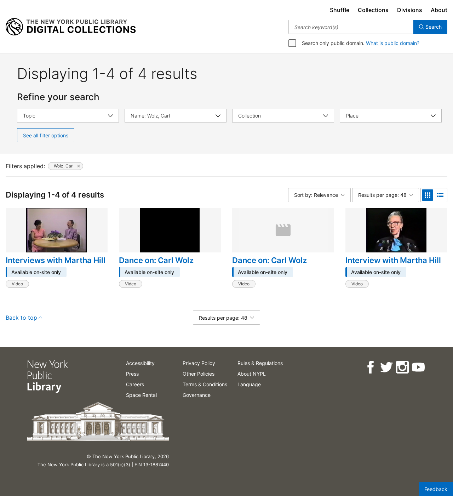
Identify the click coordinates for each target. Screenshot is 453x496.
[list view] (440, 195)
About (439, 9)
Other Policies (198, 374)
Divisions (409, 9)
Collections (373, 9)
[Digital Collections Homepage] (71, 27)
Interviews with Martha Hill (55, 260)
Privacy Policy (199, 363)
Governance (197, 395)
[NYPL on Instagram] (402, 367)
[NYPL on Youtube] (418, 367)
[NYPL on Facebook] (370, 367)
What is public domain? (392, 43)
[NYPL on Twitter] (386, 367)
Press (132, 374)
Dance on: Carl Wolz (156, 260)
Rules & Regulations (260, 363)
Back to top (21, 317)
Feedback (435, 489)
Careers (135, 384)
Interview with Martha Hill (393, 260)
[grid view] (427, 195)
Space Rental (141, 395)
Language (249, 384)
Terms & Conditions (205, 384)
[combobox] (350, 27)
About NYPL (251, 374)
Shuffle (339, 9)
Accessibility (140, 363)
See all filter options (45, 135)
